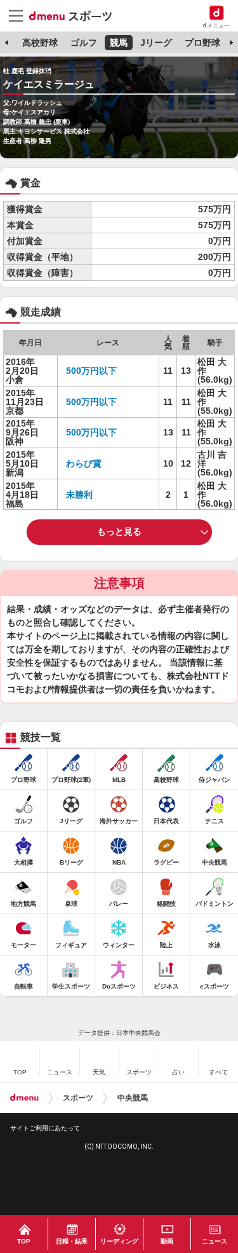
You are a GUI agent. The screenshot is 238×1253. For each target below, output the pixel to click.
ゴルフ (83, 43)
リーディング (119, 1241)
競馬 (119, 43)
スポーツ (78, 1097)
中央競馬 (132, 1097)
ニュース (214, 1241)
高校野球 (40, 43)
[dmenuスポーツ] (75, 15)
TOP (23, 1241)
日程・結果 (72, 1241)
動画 (167, 1241)
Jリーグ (156, 43)
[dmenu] (24, 1098)
